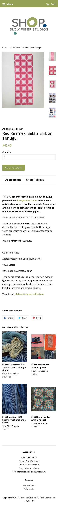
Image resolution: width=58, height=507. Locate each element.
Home (4, 48)
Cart (53, 4)
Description (13, 180)
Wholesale (29, 489)
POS (39, 497)
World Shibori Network (29, 464)
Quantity (6, 152)
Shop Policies (35, 180)
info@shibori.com (27, 200)
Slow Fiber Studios (29, 457)
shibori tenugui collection (29, 294)
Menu (9, 4)
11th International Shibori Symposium (29, 471)
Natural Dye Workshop (29, 461)
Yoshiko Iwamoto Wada (29, 468)
